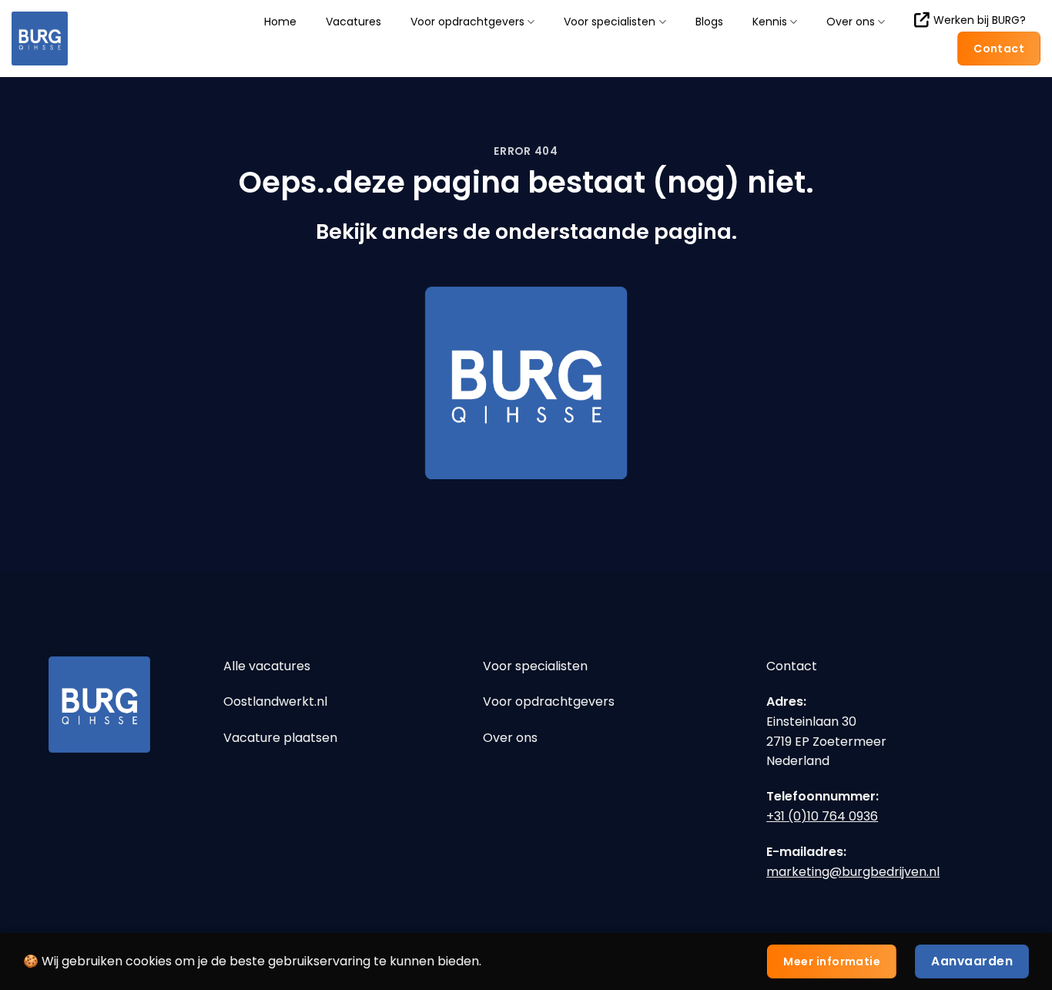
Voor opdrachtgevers (467, 22)
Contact (791, 666)
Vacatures (353, 21)
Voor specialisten (609, 22)
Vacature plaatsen (280, 738)
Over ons (850, 22)
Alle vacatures (266, 666)
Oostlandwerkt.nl (275, 701)
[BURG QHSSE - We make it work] (87, 38)
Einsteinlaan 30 (811, 721)
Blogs (709, 21)
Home (280, 21)
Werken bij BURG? (979, 20)
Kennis (769, 22)
